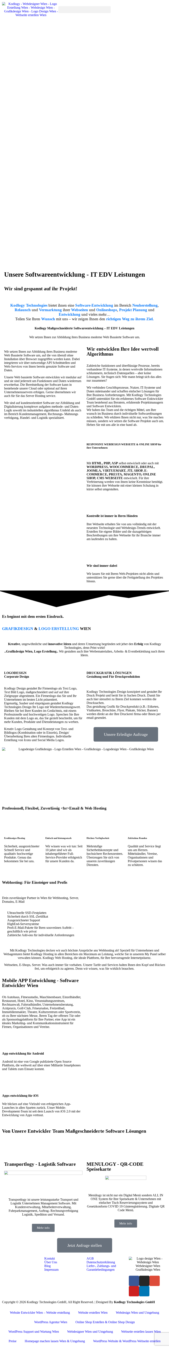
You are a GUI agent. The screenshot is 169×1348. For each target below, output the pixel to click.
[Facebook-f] (134, 1281)
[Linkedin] (144, 1291)
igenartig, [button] (12, 703)
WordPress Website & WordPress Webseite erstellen (127, 1341)
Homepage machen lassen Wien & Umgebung (55, 1341)
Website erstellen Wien (93, 1312)
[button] (84, 9)
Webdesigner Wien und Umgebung (90, 1331)
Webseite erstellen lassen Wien (141, 1331)
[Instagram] (144, 1281)
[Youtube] (134, 1291)
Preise (12, 1341)
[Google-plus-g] (154, 1281)
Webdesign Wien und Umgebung (137, 1312)
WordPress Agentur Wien (50, 1322)
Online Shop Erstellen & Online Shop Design (105, 1322)
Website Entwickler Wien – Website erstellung (40, 1312)
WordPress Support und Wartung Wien (33, 1331)
